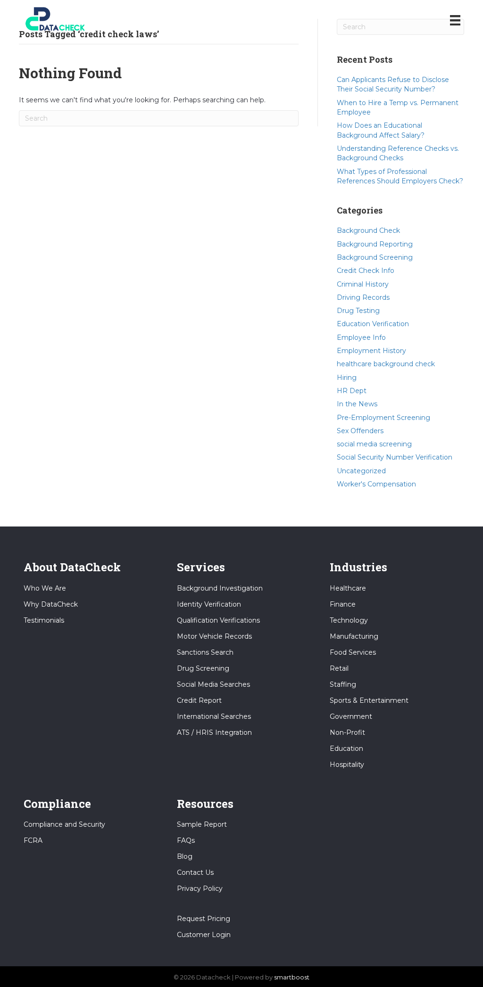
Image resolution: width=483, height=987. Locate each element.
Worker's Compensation (376, 484)
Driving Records (363, 297)
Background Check (368, 230)
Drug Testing (358, 310)
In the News (357, 404)
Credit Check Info (365, 270)
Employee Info (361, 337)
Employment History (371, 350)
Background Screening (375, 257)
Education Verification (373, 324)
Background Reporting (375, 244)
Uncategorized (361, 471)
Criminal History (363, 284)
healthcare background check (386, 364)
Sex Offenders (360, 431)
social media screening (374, 444)
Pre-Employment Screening (383, 417)
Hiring (347, 377)
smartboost (291, 977)
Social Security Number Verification (394, 457)
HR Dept (351, 391)
